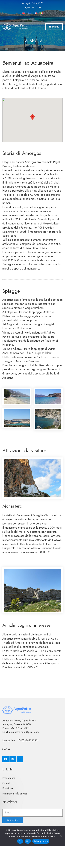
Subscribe (12, 820)
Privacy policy (41, 841)
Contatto (6, 783)
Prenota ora (8, 778)
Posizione (7, 788)
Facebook (5, 759)
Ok (20, 841)
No (27, 841)
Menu (55, 26)
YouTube (20, 759)
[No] (61, 836)
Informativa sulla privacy (14, 793)
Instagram (12, 759)
